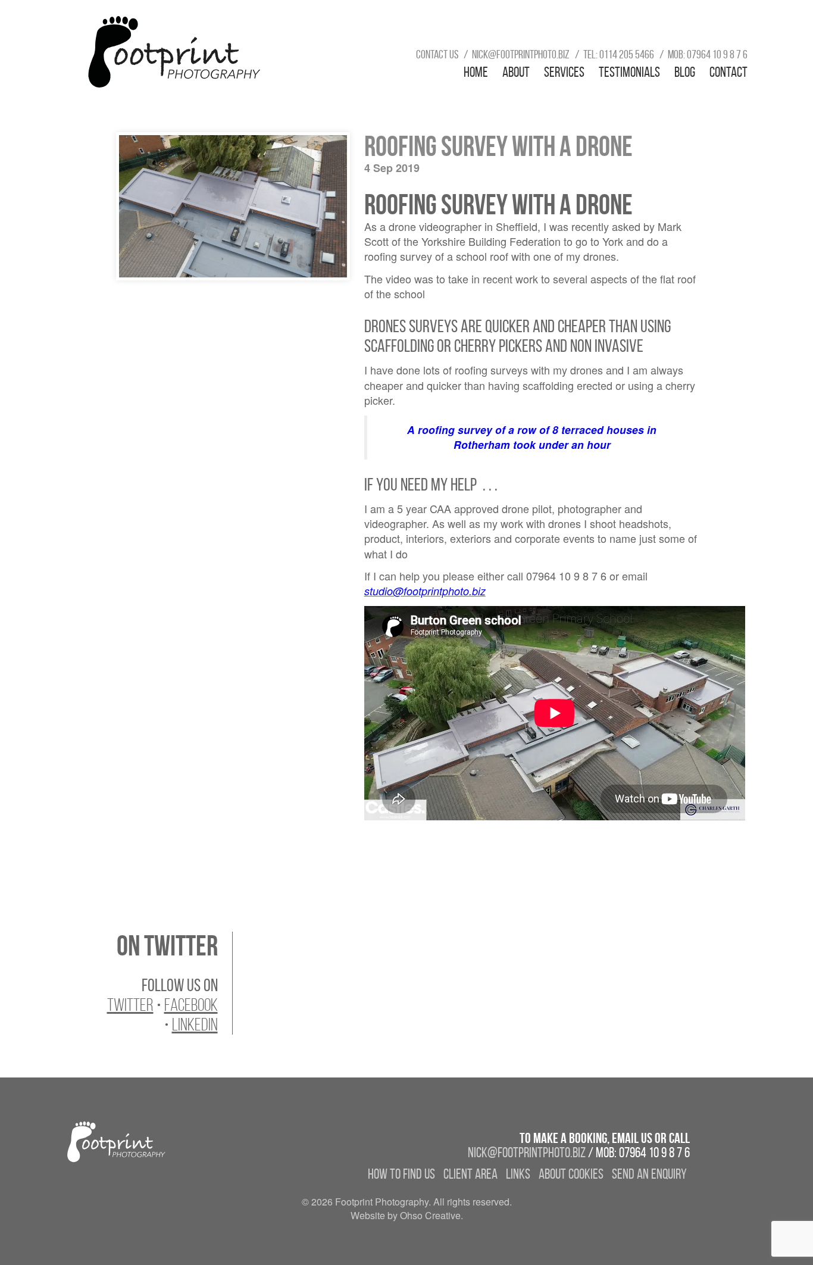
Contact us (437, 54)
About (516, 72)
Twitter (130, 1004)
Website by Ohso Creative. (407, 1215)
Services (564, 72)
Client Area (470, 1174)
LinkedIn (195, 1024)
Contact (728, 72)
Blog (684, 72)
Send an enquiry (649, 1174)
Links (518, 1174)
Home (476, 72)
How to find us (401, 1174)
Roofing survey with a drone (498, 146)
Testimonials (629, 72)
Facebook (191, 1004)
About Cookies (571, 1174)
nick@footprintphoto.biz (521, 54)
